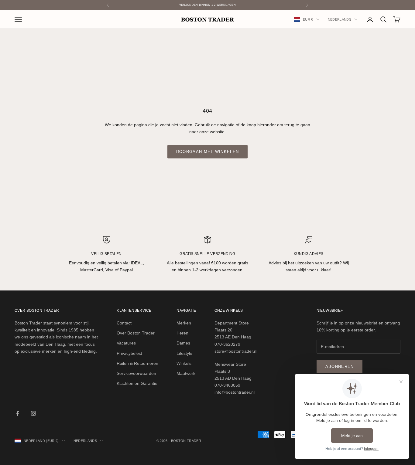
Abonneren (339, 366)
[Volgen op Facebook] (18, 413)
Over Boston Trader (136, 333)
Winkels (184, 363)
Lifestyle (184, 353)
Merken (184, 323)
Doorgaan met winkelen (207, 151)
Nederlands (339, 19)
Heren (182, 333)
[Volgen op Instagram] (33, 413)
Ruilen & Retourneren (137, 363)
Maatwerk (186, 373)
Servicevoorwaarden (136, 373)
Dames (183, 343)
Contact (124, 323)
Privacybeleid (129, 353)
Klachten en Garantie (137, 383)
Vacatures (126, 343)
